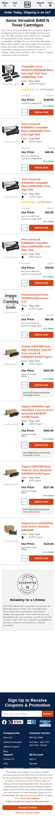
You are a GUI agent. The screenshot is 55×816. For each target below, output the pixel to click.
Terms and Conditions (29, 798)
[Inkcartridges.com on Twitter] (10, 723)
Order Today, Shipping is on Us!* (27, 12)
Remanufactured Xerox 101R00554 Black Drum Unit (34, 298)
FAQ (5, 763)
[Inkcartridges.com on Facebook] (4, 723)
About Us (7, 737)
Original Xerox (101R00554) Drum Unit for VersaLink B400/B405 (37, 527)
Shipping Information (13, 768)
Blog (5, 751)
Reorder (33, 763)
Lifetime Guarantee (12, 742)
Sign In (32, 759)
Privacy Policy (32, 778)
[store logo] (27, 5)
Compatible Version (31, 395)
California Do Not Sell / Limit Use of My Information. (28, 801)
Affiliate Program (11, 746)
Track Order (35, 768)
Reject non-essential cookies (28, 812)
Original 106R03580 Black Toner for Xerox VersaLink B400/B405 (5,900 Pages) (36, 470)
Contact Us (8, 759)
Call (15, 3)
